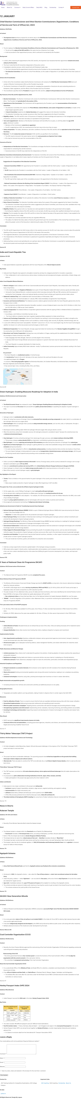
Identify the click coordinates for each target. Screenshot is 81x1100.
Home (3, 7)
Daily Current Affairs (28, 7)
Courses (16, 7)
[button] (75, 7)
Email (2, 1062)
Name (2, 1058)
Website (2, 1066)
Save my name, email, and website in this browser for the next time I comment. (24, 1071)
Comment (3, 1054)
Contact (61, 7)
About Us (9, 7)
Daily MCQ (39, 7)
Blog (46, 7)
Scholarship (53, 7)
